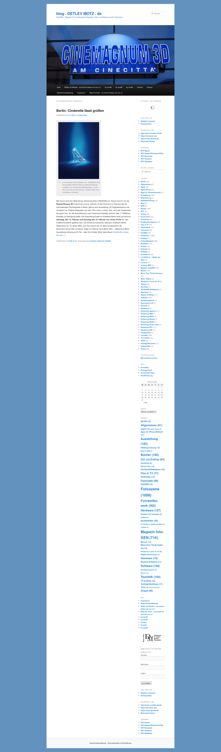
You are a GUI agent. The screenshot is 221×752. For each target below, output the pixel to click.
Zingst (143, 349)
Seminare (144, 292)
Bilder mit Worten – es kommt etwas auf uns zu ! (83, 87)
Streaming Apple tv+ (149, 311)
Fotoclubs (145, 230)
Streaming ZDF (147, 330)
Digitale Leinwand (148, 121)
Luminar (144, 262)
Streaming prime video (150, 324)
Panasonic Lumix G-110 (150, 281)
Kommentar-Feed (147, 373)
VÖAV (143, 340)
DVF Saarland (146, 158)
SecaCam (144, 287)
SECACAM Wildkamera (150, 289)
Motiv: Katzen (146, 278)
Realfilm (108, 241)
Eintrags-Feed (146, 370)
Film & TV (73, 241)
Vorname (144, 655)
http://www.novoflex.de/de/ (151, 133)
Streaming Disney (148, 319)
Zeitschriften (146, 346)
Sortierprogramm (147, 300)
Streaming (145, 308)
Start (58, 87)
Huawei (143, 246)
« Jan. (145, 402)
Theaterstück (146, 332)
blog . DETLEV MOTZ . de (79, 13)
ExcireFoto (145, 219)
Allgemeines (146, 184)
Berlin (94, 241)
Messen (144, 270)
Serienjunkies (146, 124)
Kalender (144, 249)
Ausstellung (145, 195)
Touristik (144, 335)
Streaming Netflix (147, 322)
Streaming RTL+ (147, 327)
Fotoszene (145, 235)
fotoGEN (144, 233)
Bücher (143, 208)
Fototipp (144, 238)
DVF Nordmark (146, 156)
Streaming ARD (147, 313)
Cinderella (100, 241)
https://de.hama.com (149, 136)
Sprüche (144, 305)
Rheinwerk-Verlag (147, 141)
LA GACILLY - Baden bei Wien (152, 524)
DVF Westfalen (146, 161)
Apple (143, 187)
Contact (140, 87)
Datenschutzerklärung (65, 93)
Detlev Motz (83, 115)
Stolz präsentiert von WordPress (119, 743)
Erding (143, 214)
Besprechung (146, 198)
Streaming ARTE (147, 316)
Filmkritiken (145, 227)
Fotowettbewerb (147, 241)
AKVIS (143, 181)
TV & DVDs (145, 338)
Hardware (144, 243)
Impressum (81, 93)
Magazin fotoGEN (147, 268)
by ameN (108, 87)
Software (144, 297)
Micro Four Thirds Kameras (151, 273)
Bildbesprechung (147, 200)
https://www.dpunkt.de (149, 138)
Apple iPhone (146, 189)
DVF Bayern (145, 150)
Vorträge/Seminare (148, 343)
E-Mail (143, 673)
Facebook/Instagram (149, 222)
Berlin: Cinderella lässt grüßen (80, 110)
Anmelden (145, 367)
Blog (142, 203)
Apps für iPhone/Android (151, 192)
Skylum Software (147, 295)
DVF (142, 211)
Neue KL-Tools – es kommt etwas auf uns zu (105, 93)
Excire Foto (145, 216)
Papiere (144, 284)
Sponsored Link (147, 303)
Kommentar (145, 254)
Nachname (144, 664)
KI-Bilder (144, 251)
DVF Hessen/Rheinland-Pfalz (152, 153)
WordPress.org (147, 375)
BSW (143, 206)
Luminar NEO (146, 265)
